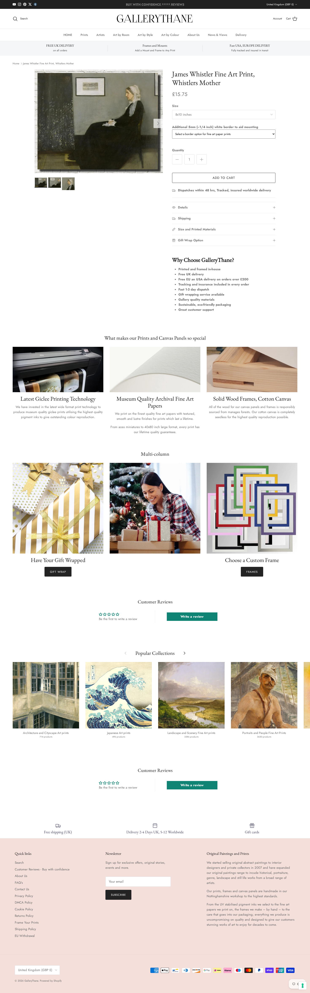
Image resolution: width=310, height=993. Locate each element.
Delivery (241, 34)
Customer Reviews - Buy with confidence (42, 869)
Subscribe (118, 895)
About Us (193, 34)
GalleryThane (31, 981)
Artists (100, 34)
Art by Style (145, 34)
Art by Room (121, 34)
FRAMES (252, 572)
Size (175, 106)
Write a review (192, 616)
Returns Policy (24, 915)
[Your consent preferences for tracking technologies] (303, 986)
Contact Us (22, 889)
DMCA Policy (23, 902)
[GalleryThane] (155, 18)
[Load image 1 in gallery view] (99, 121)
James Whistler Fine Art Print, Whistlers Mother (48, 63)
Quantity (178, 150)
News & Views (217, 34)
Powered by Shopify (51, 981)
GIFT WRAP (58, 572)
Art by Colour (170, 34)
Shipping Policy (25, 929)
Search (19, 862)
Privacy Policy (24, 896)
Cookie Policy (24, 909)
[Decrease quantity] (177, 159)
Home (16, 63)
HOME (67, 34)
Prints (84, 34)
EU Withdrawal (25, 936)
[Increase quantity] (202, 159)
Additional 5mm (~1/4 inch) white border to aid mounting (215, 127)
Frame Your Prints (27, 922)
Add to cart (224, 178)
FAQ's (19, 882)
